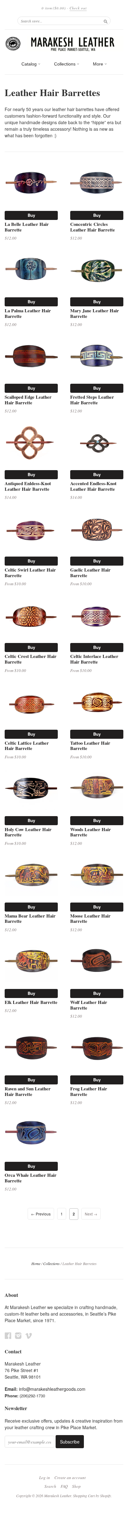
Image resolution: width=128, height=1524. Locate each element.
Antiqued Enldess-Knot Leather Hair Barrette (28, 486)
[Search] (105, 20)
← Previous (41, 1213)
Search (50, 1486)
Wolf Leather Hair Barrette (88, 1005)
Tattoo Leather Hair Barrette (90, 745)
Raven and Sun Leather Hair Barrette (28, 1091)
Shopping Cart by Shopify (92, 1495)
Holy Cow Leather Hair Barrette (28, 832)
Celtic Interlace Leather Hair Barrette (94, 659)
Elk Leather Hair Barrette (31, 1002)
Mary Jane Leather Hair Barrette (94, 313)
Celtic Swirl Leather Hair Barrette (30, 572)
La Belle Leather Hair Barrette (27, 227)
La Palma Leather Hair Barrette (28, 313)
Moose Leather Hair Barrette (90, 918)
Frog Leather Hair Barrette (88, 1091)
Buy (31, 215)
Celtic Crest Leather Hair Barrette (31, 659)
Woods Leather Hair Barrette (90, 832)
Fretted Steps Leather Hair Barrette (92, 399)
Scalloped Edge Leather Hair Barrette (28, 399)
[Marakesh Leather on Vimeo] (28, 1335)
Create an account (70, 1477)
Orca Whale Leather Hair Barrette (31, 1177)
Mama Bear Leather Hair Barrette (30, 918)
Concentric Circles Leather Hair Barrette (92, 227)
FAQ (64, 1486)
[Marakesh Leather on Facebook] (8, 1335)
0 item (54, 8)
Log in (44, 1477)
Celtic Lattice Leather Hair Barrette (27, 745)
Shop (76, 1486)
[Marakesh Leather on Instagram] (18, 1335)
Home (35, 1263)
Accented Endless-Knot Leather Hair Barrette (93, 486)
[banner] (64, 43)
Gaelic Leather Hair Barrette (90, 572)
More (98, 63)
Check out (78, 8)
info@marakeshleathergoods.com (52, 1389)
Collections (65, 63)
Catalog (29, 63)
